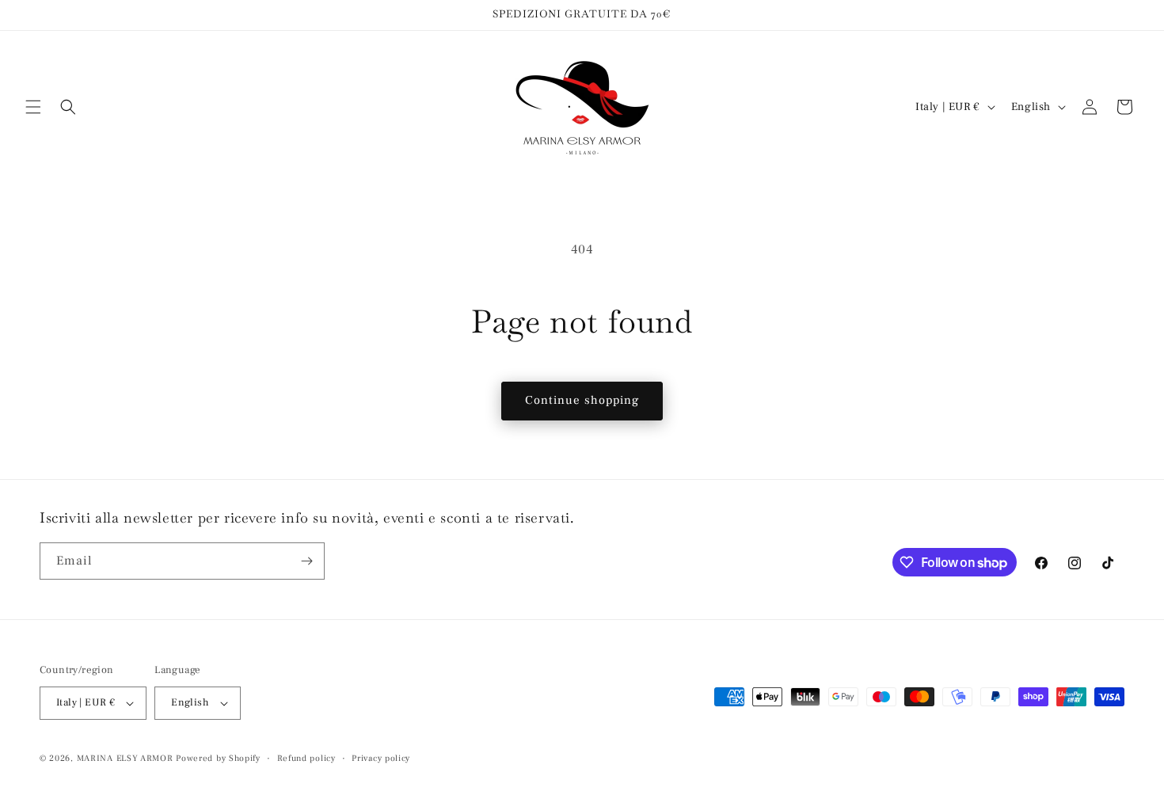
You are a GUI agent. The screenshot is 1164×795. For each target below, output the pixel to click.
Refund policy (306, 758)
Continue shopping (582, 400)
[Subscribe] (306, 561)
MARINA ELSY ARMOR (125, 758)
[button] (33, 106)
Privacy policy (381, 758)
